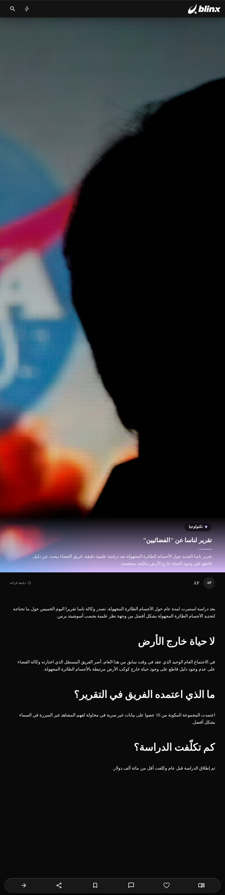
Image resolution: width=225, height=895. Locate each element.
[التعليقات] (131, 885)
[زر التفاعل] (167, 885)
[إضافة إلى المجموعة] (95, 885)
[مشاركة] (59, 885)
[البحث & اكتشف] (13, 9)
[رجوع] (24, 885)
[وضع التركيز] (201, 885)
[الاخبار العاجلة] (27, 9)
